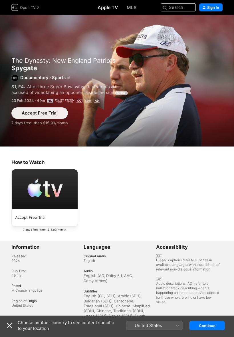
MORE (121, 93)
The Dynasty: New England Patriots (63, 60)
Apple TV (108, 7)
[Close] (9, 325)
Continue (207, 325)
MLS (131, 7)
